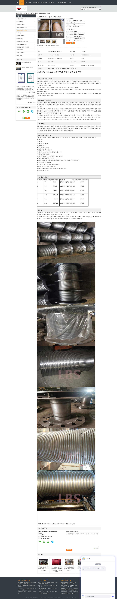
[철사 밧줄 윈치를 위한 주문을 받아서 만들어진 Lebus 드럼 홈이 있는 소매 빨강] (56, 562)
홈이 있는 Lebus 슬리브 (26, 62)
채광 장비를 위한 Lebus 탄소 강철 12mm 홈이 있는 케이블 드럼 (68, 583)
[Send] (112, 596)
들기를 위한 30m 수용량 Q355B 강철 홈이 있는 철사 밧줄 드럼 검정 (27, 583)
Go (100, 9)
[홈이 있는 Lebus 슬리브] (18, 63)
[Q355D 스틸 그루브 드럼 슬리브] (51, 28)
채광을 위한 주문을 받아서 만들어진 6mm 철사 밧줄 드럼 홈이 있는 (69, 586)
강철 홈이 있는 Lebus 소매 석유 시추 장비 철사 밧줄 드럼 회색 (48, 592)
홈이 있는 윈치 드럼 (21, 19)
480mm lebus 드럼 (70, 523)
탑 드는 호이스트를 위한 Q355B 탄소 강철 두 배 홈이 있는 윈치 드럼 (27, 589)
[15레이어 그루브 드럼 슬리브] (18, 68)
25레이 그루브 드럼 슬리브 (59, 523)
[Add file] (83, 596)
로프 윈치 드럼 (20, 21)
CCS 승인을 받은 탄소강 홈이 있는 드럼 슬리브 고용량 (69, 568)
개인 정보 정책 (28, 597)
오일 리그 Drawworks (21, 44)
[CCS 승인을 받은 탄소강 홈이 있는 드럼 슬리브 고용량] (69, 562)
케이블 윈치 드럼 (20, 24)
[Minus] (113, 559)
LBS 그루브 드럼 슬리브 (47, 523)
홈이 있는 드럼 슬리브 (29, 13)
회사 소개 (28, 2)
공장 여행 (36, 2)
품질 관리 (44, 2)
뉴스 (69, 2)
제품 (22, 2)
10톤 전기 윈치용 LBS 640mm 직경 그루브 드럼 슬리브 (43, 568)
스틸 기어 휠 (19, 55)
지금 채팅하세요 (61, 2)
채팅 (70, 43)
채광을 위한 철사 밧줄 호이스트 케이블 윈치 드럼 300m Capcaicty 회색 (69, 592)
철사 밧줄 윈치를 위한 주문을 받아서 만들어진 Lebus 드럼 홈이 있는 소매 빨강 (56, 569)
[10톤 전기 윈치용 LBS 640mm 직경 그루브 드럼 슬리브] (44, 562)
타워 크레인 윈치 (20, 52)
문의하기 (51, 2)
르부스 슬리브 (20, 33)
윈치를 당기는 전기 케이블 (23, 47)
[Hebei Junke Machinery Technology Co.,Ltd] (21, 8)
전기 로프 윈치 (20, 38)
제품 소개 (20, 13)
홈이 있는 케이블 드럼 (22, 27)
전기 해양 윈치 (20, 49)
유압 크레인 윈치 (20, 35)
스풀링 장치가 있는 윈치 (22, 41)
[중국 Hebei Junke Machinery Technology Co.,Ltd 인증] (21, 78)
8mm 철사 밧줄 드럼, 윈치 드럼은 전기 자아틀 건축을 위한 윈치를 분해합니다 (69, 589)
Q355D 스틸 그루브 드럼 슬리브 (51, 45)
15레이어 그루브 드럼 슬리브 (27, 67)
